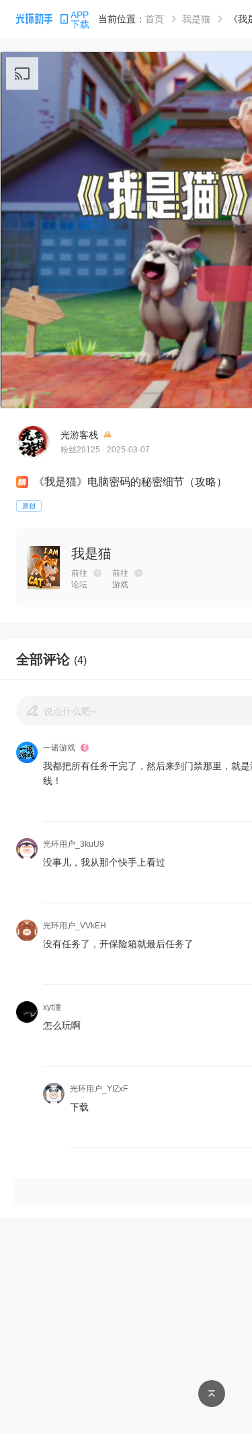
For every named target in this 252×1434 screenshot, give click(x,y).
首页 (154, 18)
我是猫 (196, 18)
